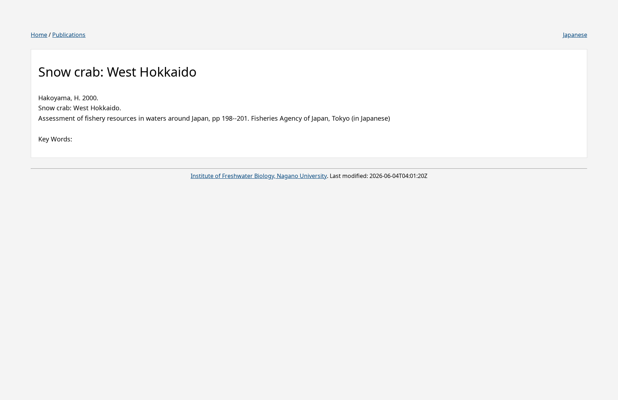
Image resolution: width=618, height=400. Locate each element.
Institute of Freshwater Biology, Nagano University (259, 176)
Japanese (575, 35)
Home (39, 35)
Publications (68, 35)
